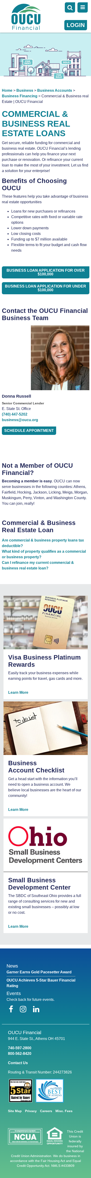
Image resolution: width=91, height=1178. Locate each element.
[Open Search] (70, 7)
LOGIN (76, 25)
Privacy (31, 1111)
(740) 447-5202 (14, 414)
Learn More (18, 692)
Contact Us (18, 1063)
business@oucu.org (20, 420)
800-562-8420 (19, 1054)
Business (24, 90)
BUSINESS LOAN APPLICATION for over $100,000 (46, 272)
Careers (46, 1111)
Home (7, 90)
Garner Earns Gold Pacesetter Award (39, 972)
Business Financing (19, 96)
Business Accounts (54, 90)
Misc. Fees (64, 1111)
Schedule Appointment (29, 431)
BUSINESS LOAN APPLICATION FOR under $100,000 (45, 288)
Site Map (15, 1111)
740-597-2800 (19, 1048)
